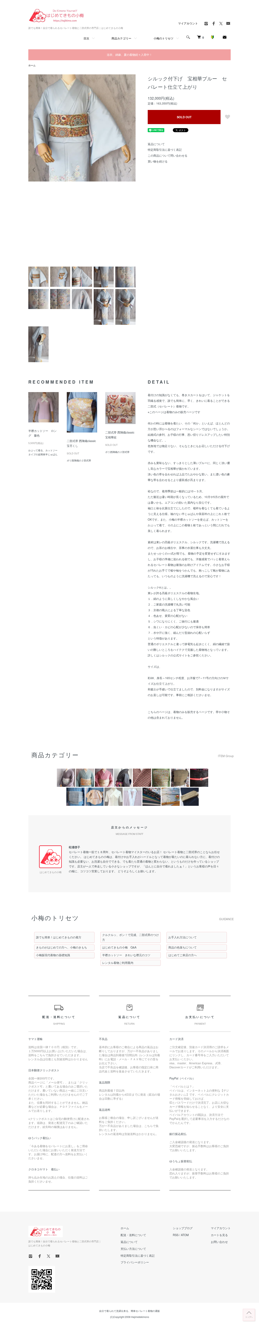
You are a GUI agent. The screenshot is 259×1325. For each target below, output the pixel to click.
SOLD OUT (184, 117)
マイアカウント (188, 23)
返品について (156, 144)
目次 (86, 38)
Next (129, 170)
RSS (175, 1235)
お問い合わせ (219, 1242)
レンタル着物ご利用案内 (117, 963)
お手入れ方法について (182, 937)
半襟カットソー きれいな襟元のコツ (126, 955)
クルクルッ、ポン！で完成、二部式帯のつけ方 (130, 937)
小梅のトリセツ (163, 38)
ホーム (32, 65)
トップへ (249, 1316)
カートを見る (219, 1235)
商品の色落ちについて (182, 947)
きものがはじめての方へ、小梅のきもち (61, 947)
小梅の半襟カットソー (183, 519)
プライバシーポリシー (135, 1262)
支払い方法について (133, 1249)
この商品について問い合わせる (167, 155)
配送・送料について (133, 1235)
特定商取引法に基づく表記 (165, 150)
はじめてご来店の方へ (182, 955)
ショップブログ (183, 1228)
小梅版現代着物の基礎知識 (53, 955)
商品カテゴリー (121, 38)
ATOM (185, 1235)
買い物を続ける (158, 161)
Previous (34, 170)
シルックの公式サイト (173, 655)
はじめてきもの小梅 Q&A (119, 947)
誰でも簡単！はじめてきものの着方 (58, 937)
